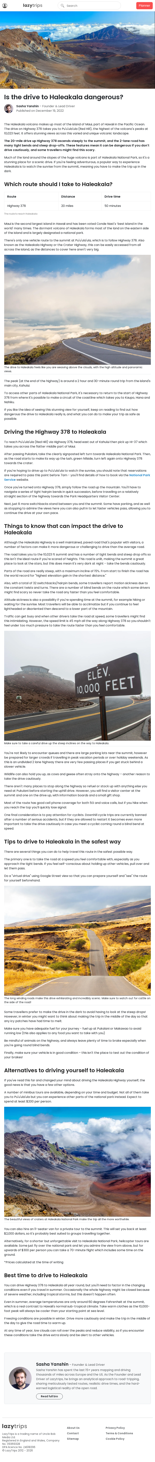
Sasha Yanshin (27, 106)
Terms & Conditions (119, 1433)
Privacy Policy (115, 1428)
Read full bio (49, 1396)
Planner (144, 5)
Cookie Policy (115, 1439)
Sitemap (73, 1439)
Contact (73, 1433)
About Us (73, 1428)
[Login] (5, 5)
